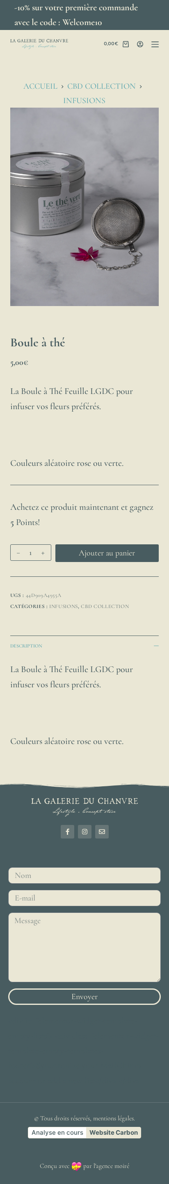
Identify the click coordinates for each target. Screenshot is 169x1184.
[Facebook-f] (67, 831)
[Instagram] (84, 831)
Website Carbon (113, 1132)
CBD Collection (105, 606)
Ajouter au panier (107, 553)
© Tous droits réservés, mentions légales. (84, 1118)
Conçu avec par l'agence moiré (84, 1166)
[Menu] (155, 44)
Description (26, 646)
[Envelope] (102, 831)
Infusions (63, 606)
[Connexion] (140, 44)
